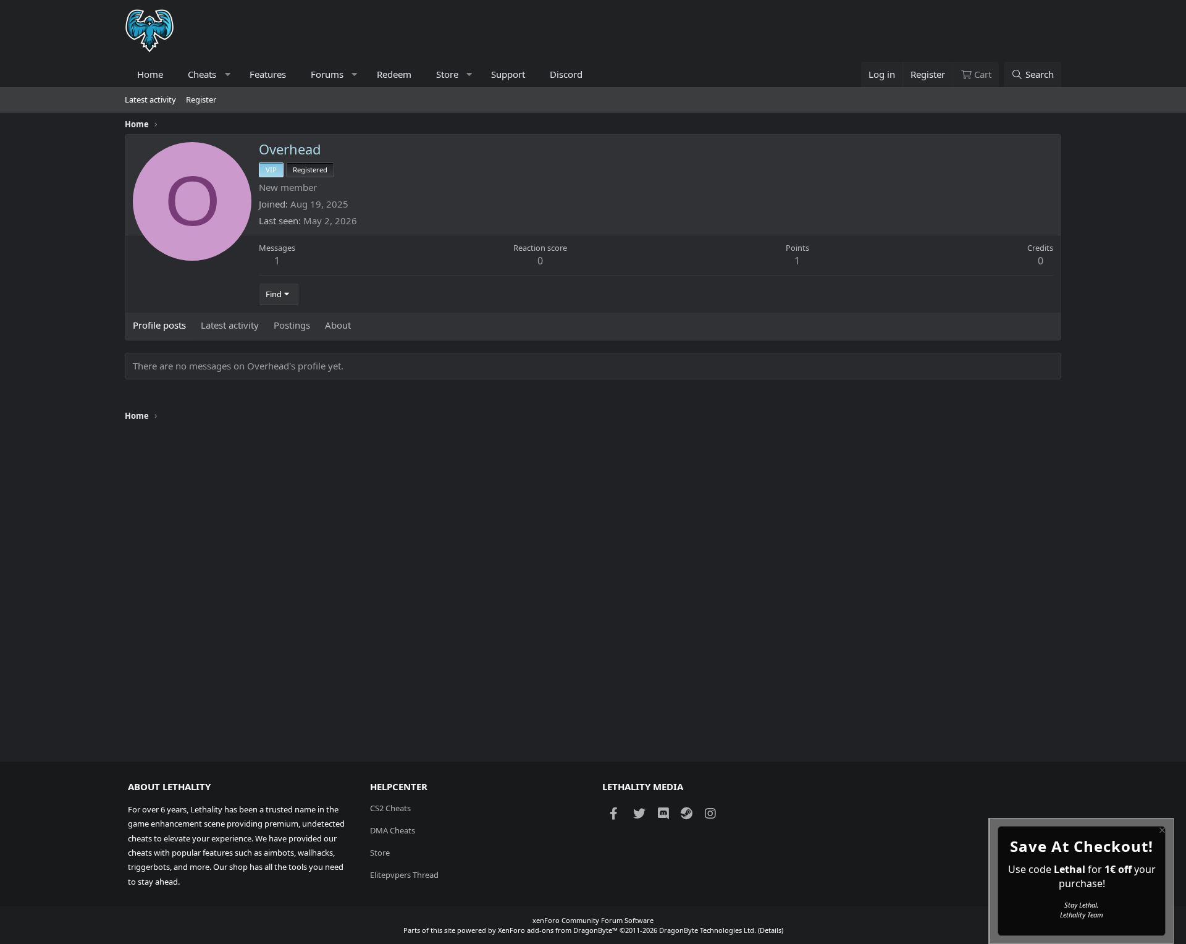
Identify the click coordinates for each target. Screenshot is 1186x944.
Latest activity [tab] (230, 325)
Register (201, 99)
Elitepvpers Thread (404, 874)
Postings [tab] (292, 325)
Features (268, 74)
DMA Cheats (392, 830)
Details (770, 930)
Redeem (394, 74)
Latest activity (150, 99)
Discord (566, 74)
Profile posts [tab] (159, 325)
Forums (327, 74)
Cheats (202, 74)
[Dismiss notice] (1161, 832)
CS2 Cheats (390, 808)
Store (447, 74)
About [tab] (338, 325)
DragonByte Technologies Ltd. (707, 930)
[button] (227, 74)
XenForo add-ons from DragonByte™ (558, 930)
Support (508, 74)
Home (150, 74)
